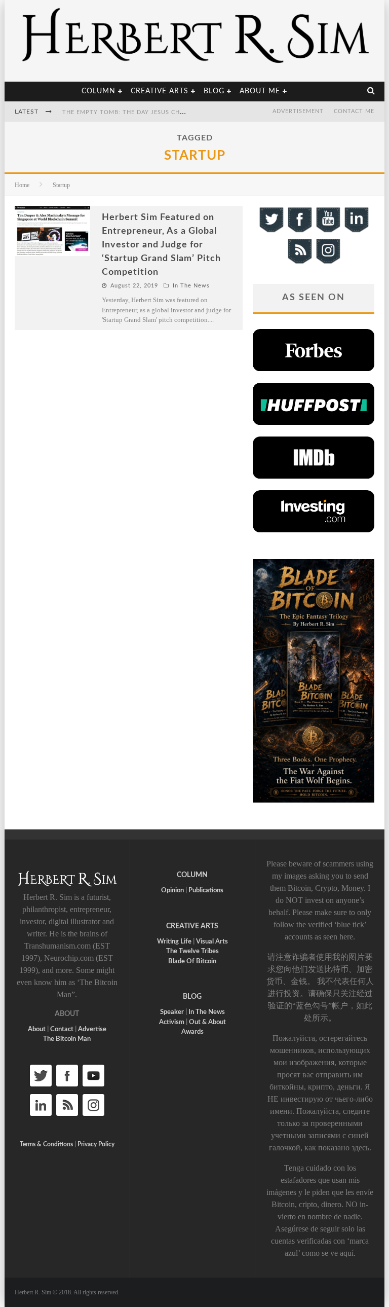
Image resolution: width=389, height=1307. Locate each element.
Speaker (172, 1012)
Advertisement (298, 111)
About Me (260, 91)
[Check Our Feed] (299, 262)
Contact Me (354, 111)
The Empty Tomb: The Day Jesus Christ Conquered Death (159, 112)
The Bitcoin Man (67, 1039)
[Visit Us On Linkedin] (356, 231)
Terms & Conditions (46, 1144)
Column (98, 91)
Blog (214, 91)
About (37, 1029)
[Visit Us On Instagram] (328, 262)
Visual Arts (212, 941)
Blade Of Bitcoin (192, 961)
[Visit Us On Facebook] (299, 231)
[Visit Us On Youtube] (328, 231)
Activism (171, 1022)
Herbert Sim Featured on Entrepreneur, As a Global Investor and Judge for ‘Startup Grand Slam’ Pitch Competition (161, 245)
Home (22, 185)
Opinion (172, 890)
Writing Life (174, 941)
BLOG (192, 996)
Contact (61, 1029)
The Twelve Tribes (192, 951)
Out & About (207, 1022)
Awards (192, 1032)
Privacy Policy (95, 1144)
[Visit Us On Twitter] (271, 231)
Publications (205, 890)
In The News (191, 285)
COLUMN (192, 875)
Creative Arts (159, 91)
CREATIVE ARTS (192, 926)
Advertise (92, 1029)
